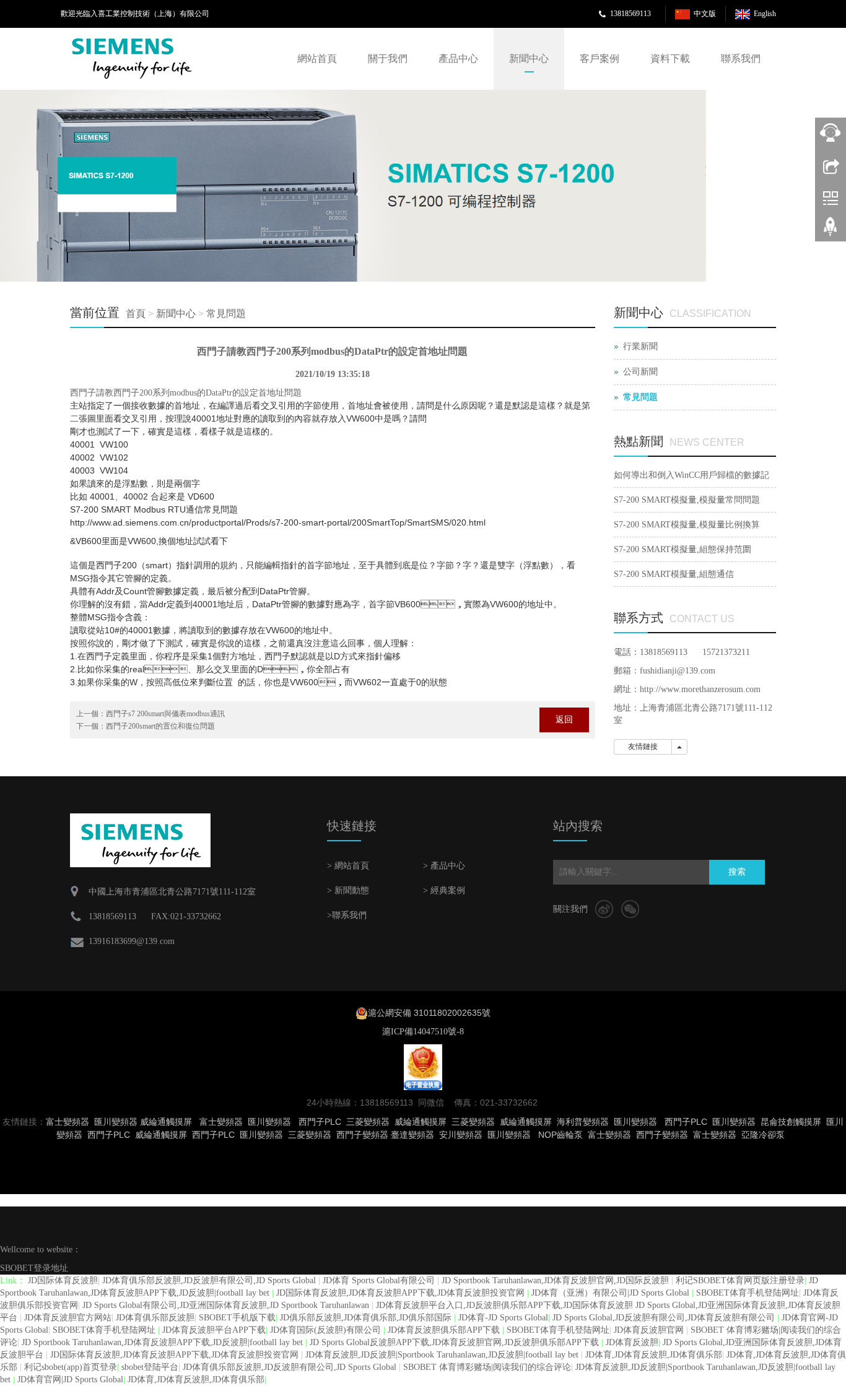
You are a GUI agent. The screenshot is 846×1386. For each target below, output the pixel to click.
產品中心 (458, 58)
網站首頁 (317, 58)
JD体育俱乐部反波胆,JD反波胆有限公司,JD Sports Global (210, 1280)
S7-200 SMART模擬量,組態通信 (674, 574)
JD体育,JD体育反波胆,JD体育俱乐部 (653, 1354)
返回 (564, 719)
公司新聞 (640, 371)
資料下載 (670, 58)
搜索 (737, 872)
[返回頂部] (830, 230)
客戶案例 (599, 58)
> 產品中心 (444, 865)
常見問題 (226, 313)
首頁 (136, 313)
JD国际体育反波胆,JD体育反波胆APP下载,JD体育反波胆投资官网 (401, 1292)
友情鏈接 (643, 746)
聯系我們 (741, 58)
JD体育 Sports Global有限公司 (380, 1280)
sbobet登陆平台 (149, 1367)
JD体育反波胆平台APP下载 (214, 1330)
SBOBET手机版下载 (237, 1317)
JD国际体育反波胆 (63, 1280)
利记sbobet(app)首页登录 (70, 1367)
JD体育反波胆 (632, 1342)
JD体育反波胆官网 (650, 1330)
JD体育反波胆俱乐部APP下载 (445, 1330)
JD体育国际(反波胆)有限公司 (326, 1330)
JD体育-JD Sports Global (503, 1317)
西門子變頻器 (662, 1135)
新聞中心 (529, 58)
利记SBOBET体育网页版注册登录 (740, 1280)
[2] (353, 186)
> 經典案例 (444, 890)
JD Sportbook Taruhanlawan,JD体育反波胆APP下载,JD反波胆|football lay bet (163, 1342)
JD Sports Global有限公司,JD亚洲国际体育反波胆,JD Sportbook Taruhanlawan (227, 1305)
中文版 (705, 13)
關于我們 (388, 58)
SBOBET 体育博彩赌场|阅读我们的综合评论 (487, 1367)
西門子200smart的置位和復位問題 (160, 726)
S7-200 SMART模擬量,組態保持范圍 (682, 549)
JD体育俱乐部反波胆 (155, 1317)
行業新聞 (640, 346)
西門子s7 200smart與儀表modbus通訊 (165, 713)
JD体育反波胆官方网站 (67, 1317)
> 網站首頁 (348, 865)
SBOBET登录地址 (34, 1268)
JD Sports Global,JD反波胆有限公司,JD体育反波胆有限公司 (664, 1317)
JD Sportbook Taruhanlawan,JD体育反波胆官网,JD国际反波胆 (556, 1280)
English (765, 13)
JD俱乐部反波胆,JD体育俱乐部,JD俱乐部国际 (367, 1317)
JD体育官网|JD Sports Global (70, 1379)
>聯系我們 (347, 915)
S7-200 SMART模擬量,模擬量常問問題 (687, 500)
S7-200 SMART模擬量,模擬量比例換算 (687, 524)
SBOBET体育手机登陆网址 (747, 1292)
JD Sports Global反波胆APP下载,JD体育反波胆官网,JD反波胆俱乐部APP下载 (455, 1342)
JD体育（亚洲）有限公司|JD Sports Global (611, 1292)
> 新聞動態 (348, 890)
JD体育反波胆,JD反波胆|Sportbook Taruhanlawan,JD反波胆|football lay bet (443, 1354)
